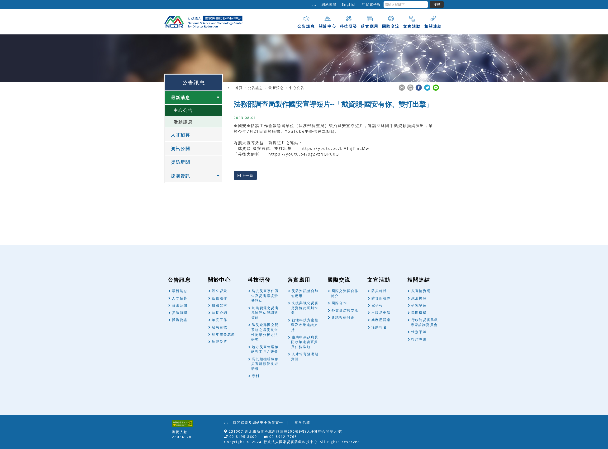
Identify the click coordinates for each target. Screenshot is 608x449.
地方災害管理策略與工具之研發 (265, 349)
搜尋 (436, 4)
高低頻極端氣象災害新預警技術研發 (265, 364)
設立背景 (219, 290)
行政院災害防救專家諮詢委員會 (424, 322)
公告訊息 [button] (306, 26)
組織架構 (219, 305)
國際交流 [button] (390, 26)
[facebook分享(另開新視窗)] (418, 87)
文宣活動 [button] (412, 26)
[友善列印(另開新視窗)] (410, 87)
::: (314, 4)
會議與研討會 (343, 317)
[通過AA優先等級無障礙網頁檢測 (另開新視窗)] (182, 423)
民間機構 (419, 312)
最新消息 (179, 290)
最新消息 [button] (180, 97)
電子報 (377, 305)
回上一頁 (245, 175)
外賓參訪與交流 (345, 310)
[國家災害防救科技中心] (203, 21)
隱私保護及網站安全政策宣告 (258, 422)
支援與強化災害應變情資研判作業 (305, 308)
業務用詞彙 (381, 319)
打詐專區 (419, 339)
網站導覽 (329, 4)
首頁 (239, 87)
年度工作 (219, 319)
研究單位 (419, 305)
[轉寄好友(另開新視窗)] (402, 87)
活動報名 (379, 327)
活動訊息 (183, 122)
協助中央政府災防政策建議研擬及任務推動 (305, 342)
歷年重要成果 (223, 334)
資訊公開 (180, 148)
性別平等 (419, 332)
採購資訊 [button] (180, 176)
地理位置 (219, 341)
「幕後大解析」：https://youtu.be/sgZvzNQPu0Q (286, 154)
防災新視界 (381, 298)
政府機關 (419, 298)
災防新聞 (180, 162)
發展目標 (219, 327)
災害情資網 (421, 290)
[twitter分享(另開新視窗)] (427, 87)
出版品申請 (381, 312)
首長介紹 (219, 312)
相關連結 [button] (433, 26)
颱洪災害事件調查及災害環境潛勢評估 (265, 295)
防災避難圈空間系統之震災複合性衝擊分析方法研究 (265, 332)
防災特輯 (379, 290)
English (349, 4)
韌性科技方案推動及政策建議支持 (305, 325)
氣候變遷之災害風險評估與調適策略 (265, 313)
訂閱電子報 (371, 4)
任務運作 (219, 298)
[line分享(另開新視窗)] (435, 87)
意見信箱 (302, 422)
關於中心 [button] (327, 26)
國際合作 (339, 303)
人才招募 (180, 134)
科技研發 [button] (348, 26)
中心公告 (183, 110)
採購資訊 (179, 319)
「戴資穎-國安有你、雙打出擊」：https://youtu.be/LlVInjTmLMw (301, 148)
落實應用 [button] (369, 26)
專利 (255, 375)
